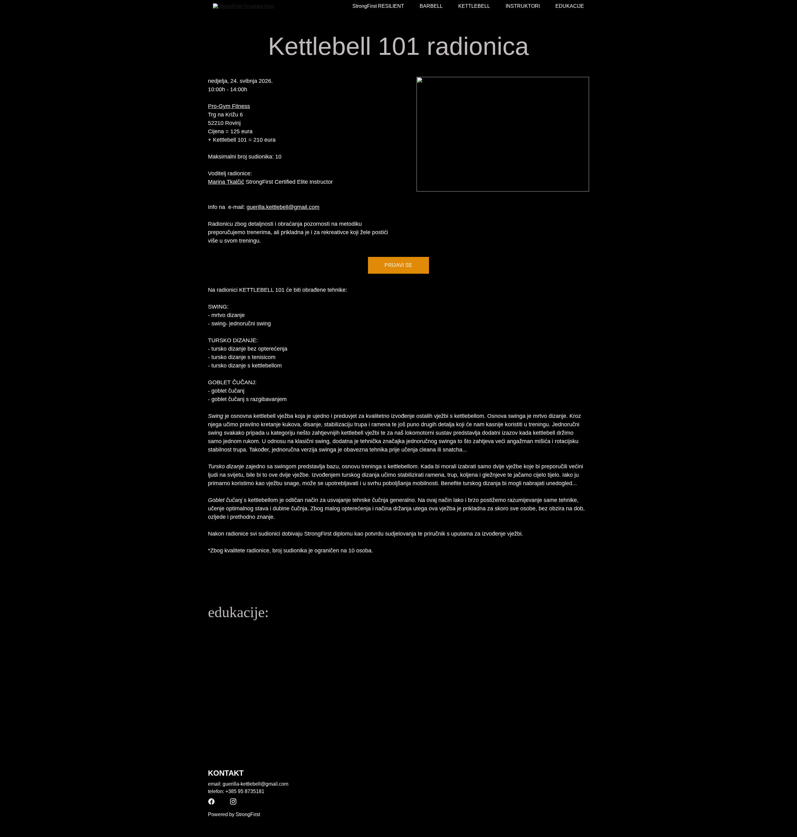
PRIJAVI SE (398, 265)
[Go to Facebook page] (211, 801)
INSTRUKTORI (523, 6)
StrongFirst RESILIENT (378, 6)
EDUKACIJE (569, 6)
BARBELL (431, 6)
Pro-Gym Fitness (229, 106)
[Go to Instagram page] (233, 801)
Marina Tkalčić (226, 182)
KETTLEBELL (474, 6)
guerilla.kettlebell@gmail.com (283, 207)
